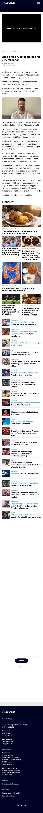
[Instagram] (25, 805)
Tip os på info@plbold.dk (10, 784)
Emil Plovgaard (9, 63)
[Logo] (8, 3)
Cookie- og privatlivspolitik (11, 793)
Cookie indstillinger (8, 796)
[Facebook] (18, 805)
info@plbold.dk (7, 744)
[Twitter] (21, 805)
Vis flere (21, 660)
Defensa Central (25, 129)
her (30, 195)
